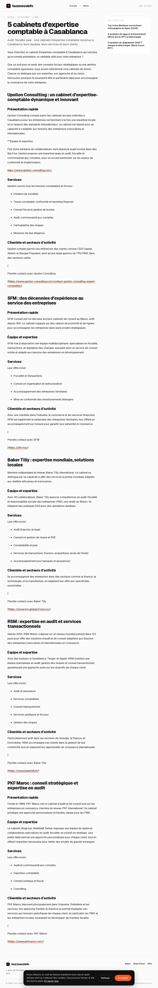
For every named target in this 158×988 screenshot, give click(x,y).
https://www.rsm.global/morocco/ (29, 609)
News (86, 5)
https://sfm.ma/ (18, 447)
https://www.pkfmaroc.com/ (26, 941)
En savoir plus (51, 981)
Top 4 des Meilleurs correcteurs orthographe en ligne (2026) (125, 27)
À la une (73, 5)
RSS (150, 963)
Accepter (123, 978)
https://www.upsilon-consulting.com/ (29, 170)
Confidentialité (144, 983)
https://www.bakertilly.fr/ (24, 770)
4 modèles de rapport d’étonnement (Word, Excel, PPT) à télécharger (127, 35)
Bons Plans (139, 963)
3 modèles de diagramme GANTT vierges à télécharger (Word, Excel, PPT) (126, 45)
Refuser (105, 978)
